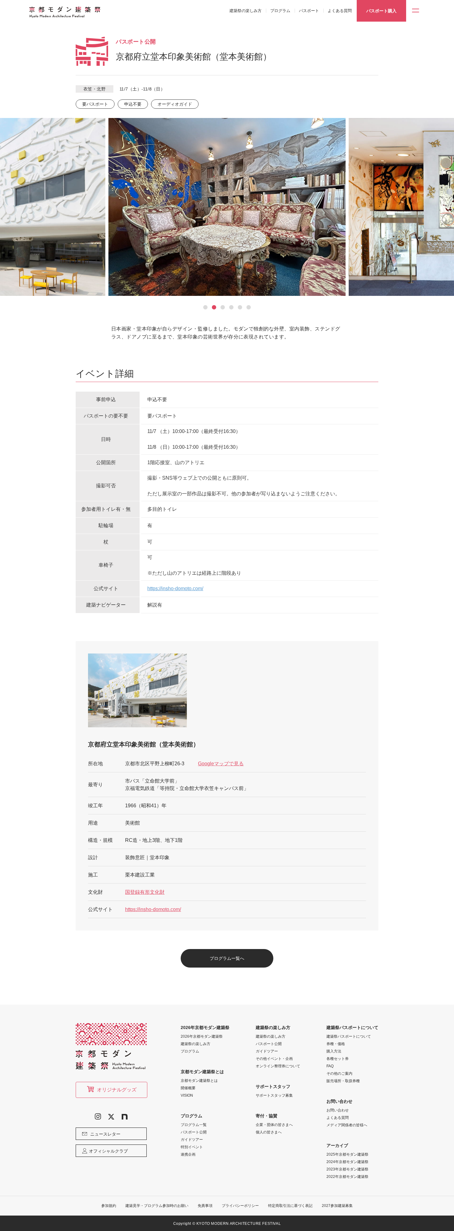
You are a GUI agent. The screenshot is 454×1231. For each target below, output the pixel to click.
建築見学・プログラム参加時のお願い (156, 1206)
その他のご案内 (339, 1073)
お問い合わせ (337, 1110)
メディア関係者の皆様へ (346, 1125)
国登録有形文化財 (145, 892)
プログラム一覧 (194, 1125)
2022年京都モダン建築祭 (347, 1176)
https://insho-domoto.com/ (175, 588)
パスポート (309, 10)
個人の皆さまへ (269, 1132)
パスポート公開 (194, 1132)
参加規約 (108, 1206)
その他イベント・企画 (274, 1059)
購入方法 (333, 1051)
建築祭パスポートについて (348, 1036)
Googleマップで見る (221, 763)
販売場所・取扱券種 (343, 1081)
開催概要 (188, 1088)
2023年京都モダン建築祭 (347, 1169)
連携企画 (188, 1154)
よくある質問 (340, 10)
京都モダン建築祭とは (199, 1080)
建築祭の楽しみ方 (245, 10)
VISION (187, 1095)
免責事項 (205, 1206)
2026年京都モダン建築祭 (202, 1036)
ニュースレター (105, 1134)
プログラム (280, 10)
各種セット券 (337, 1059)
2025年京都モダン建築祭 (347, 1154)
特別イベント (192, 1147)
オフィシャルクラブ (108, 1151)
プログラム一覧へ (227, 958)
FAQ (330, 1066)
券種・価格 (335, 1044)
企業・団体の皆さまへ (274, 1125)
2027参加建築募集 (337, 1206)
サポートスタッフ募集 (274, 1095)
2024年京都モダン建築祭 (347, 1162)
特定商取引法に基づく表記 (290, 1206)
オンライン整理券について (278, 1066)
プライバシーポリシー (240, 1206)
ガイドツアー (192, 1139)
